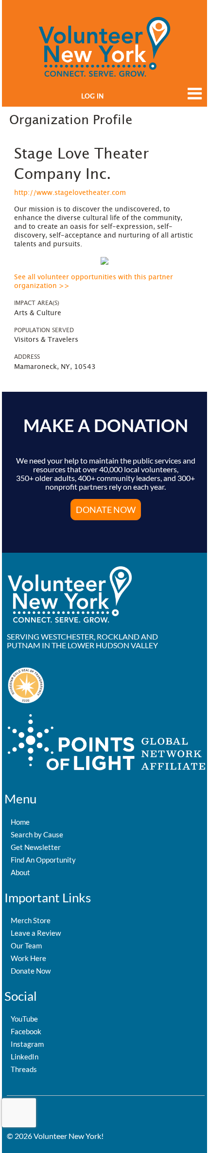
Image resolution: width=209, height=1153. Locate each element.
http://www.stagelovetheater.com (70, 193)
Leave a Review (36, 933)
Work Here (28, 958)
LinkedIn (24, 1056)
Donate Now (31, 970)
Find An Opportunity (43, 859)
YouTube (24, 1018)
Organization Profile (70, 120)
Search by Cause (37, 834)
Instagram (27, 1044)
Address (27, 357)
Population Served (44, 330)
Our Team (26, 945)
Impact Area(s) (36, 303)
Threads (24, 1069)
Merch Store (31, 920)
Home (20, 821)
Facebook (26, 1031)
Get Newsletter (36, 847)
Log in (92, 96)
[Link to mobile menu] (192, 98)
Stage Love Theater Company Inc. (81, 164)
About (20, 872)
